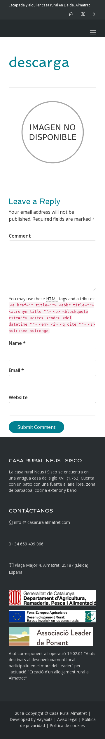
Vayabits (44, 719)
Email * (16, 370)
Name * (17, 343)
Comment (20, 236)
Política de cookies (67, 725)
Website (18, 397)
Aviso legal (67, 719)
